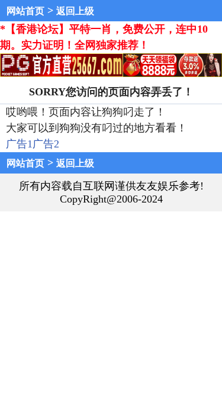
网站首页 (25, 11)
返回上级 (75, 11)
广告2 (46, 144)
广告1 (19, 144)
